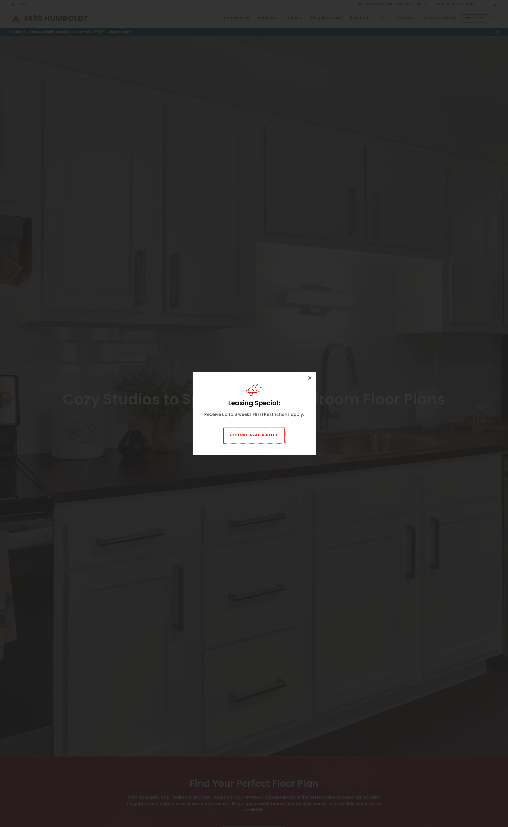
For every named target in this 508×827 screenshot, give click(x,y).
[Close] (310, 378)
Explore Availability (254, 435)
